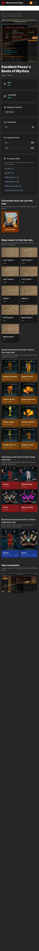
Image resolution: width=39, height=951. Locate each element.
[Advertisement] (19, 8)
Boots (19, 14)
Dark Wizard (9, 112)
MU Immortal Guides (14, 3)
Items (8, 14)
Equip (14, 14)
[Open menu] (36, 3)
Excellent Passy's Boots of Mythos (11, 16)
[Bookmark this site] (31, 2)
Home (3, 14)
